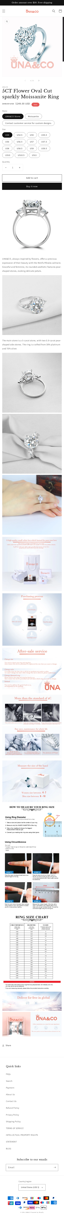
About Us (10, 1094)
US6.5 (19, 141)
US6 (7, 141)
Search (9, 1081)
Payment (10, 1087)
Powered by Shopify (37, 1212)
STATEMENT (11, 1141)
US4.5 (19, 135)
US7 (32, 141)
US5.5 (44, 135)
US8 (7, 148)
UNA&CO (28, 1212)
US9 (32, 148)
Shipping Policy (13, 1121)
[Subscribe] (54, 1167)
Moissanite (33, 116)
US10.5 (21, 155)
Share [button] (8, 1045)
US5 (32, 135)
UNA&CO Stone (12, 116)
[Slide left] (25, 80)
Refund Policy (12, 1108)
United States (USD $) (30, 1187)
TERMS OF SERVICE (15, 1128)
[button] (3, 11)
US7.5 (44, 141)
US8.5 (19, 148)
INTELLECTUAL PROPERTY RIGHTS (22, 1135)
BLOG (8, 1148)
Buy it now (32, 186)
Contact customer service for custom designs (28, 123)
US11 (34, 155)
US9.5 (44, 148)
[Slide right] (38, 80)
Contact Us (11, 1101)
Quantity (6, 162)
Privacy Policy (12, 1114)
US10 (7, 155)
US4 (7, 135)
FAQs (8, 1074)
